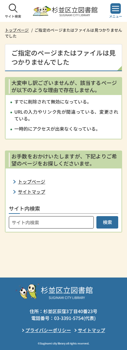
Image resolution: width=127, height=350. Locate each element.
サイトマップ (31, 191)
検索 (107, 222)
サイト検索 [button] (13, 16)
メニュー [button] (115, 16)
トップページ (17, 30)
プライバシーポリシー (48, 330)
